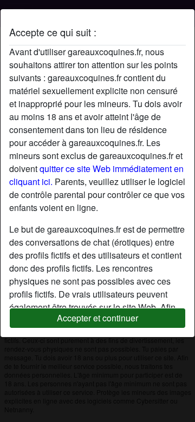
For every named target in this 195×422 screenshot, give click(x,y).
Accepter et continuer (97, 318)
